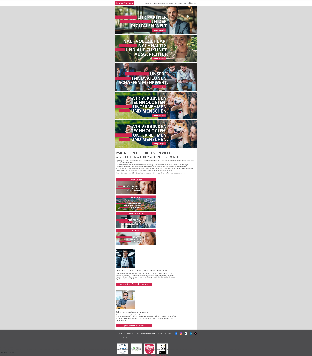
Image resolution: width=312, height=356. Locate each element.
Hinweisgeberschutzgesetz (148, 333)
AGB (138, 333)
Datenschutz (130, 333)
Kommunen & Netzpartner (174, 3)
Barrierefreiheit (123, 338)
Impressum (122, 333)
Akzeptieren (4, 352)
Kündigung (168, 333)
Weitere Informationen (152, 355)
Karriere (186, 3)
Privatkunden (148, 3)
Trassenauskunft (134, 338)
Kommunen (135, 196)
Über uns (193, 3)
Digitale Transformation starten (133, 284)
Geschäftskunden (159, 3)
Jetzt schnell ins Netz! (134, 325)
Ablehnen (12, 352)
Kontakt (160, 333)
